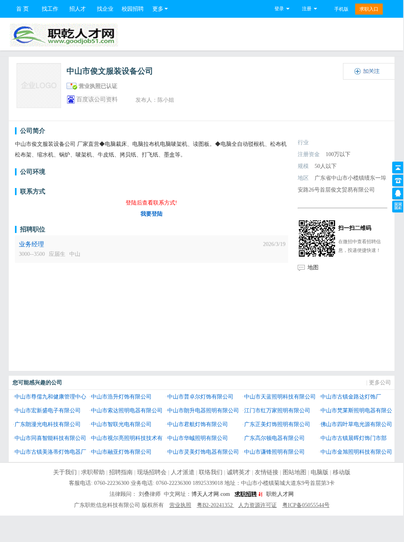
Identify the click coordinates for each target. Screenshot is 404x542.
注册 (306, 8)
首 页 (22, 9)
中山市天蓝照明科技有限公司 (280, 396)
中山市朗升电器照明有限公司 (203, 410)
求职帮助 (93, 472)
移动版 (341, 472)
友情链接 (266, 472)
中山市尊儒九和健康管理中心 (50, 396)
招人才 (77, 9)
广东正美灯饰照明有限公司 (277, 424)
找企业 (105, 9)
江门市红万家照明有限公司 (277, 410)
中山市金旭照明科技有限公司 (356, 452)
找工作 (50, 9)
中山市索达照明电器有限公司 (127, 410)
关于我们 (65, 472)
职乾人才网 (280, 494)
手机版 (341, 9)
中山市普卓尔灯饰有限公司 (200, 396)
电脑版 (319, 472)
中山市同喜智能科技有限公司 (50, 438)
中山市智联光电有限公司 (121, 424)
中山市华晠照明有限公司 (197, 438)
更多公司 (380, 383)
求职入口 (369, 9)
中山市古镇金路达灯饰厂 (351, 396)
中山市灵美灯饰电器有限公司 (203, 452)
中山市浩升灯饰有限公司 (121, 396)
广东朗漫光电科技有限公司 (48, 424)
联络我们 (210, 472)
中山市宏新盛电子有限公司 (48, 410)
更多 (157, 9)
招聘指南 (121, 472)
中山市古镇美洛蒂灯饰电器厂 (50, 452)
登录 (279, 8)
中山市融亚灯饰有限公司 (121, 452)
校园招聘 (133, 9)
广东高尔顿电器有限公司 (274, 438)
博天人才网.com (210, 494)
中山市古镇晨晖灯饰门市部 (354, 438)
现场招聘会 (152, 472)
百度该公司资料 (97, 99)
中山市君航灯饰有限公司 (197, 424)
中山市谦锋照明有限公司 (274, 452)
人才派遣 (183, 472)
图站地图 (294, 472)
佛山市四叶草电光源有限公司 (356, 424)
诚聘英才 (238, 472)
